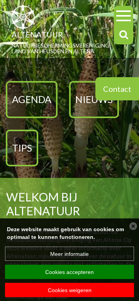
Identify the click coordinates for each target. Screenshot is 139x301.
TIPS (22, 148)
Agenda (31, 99)
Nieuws (94, 99)
